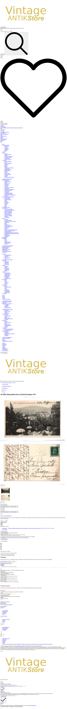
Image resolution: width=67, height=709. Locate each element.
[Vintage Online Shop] (26, 26)
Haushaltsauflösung (6, 627)
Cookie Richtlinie (5, 610)
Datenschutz (5, 612)
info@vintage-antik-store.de (7, 604)
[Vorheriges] (1, 485)
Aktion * (1, 592)
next (4, 571)
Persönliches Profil (7, 127)
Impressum (4, 613)
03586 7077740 (3, 602)
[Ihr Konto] (1, 122)
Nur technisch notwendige (5, 706)
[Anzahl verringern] (1, 521)
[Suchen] (11, 31)
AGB (3, 614)
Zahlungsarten (15, 127)
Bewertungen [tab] (5, 529)
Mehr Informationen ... (33, 705)
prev (1, 571)
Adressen (11, 127)
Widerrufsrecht (5, 611)
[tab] (28, 528)
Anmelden (2, 125)
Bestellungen (20, 127)
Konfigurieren (12, 706)
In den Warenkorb (3, 522)
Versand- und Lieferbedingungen (5, 515)
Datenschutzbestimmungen (10, 591)
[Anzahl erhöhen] (6, 521)
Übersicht (2, 127)
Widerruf (4, 641)
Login (4, 622)
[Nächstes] (4, 485)
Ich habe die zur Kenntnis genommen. (12, 591)
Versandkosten (18, 645)
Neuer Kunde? (49, 559)
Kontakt (4, 620)
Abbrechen (2, 565)
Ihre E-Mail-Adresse (3, 561)
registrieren (4, 126)
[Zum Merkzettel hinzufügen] (1, 524)
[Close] (1, 682)
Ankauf (4, 621)
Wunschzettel (5, 629)
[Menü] (1, 30)
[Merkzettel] (33, 120)
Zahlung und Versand (6, 619)
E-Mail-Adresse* (3, 593)
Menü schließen (4, 531)
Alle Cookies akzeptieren (18, 706)
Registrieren (2, 691)
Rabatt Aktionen (5, 628)
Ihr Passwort (2, 562)
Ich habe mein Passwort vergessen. (6, 563)
